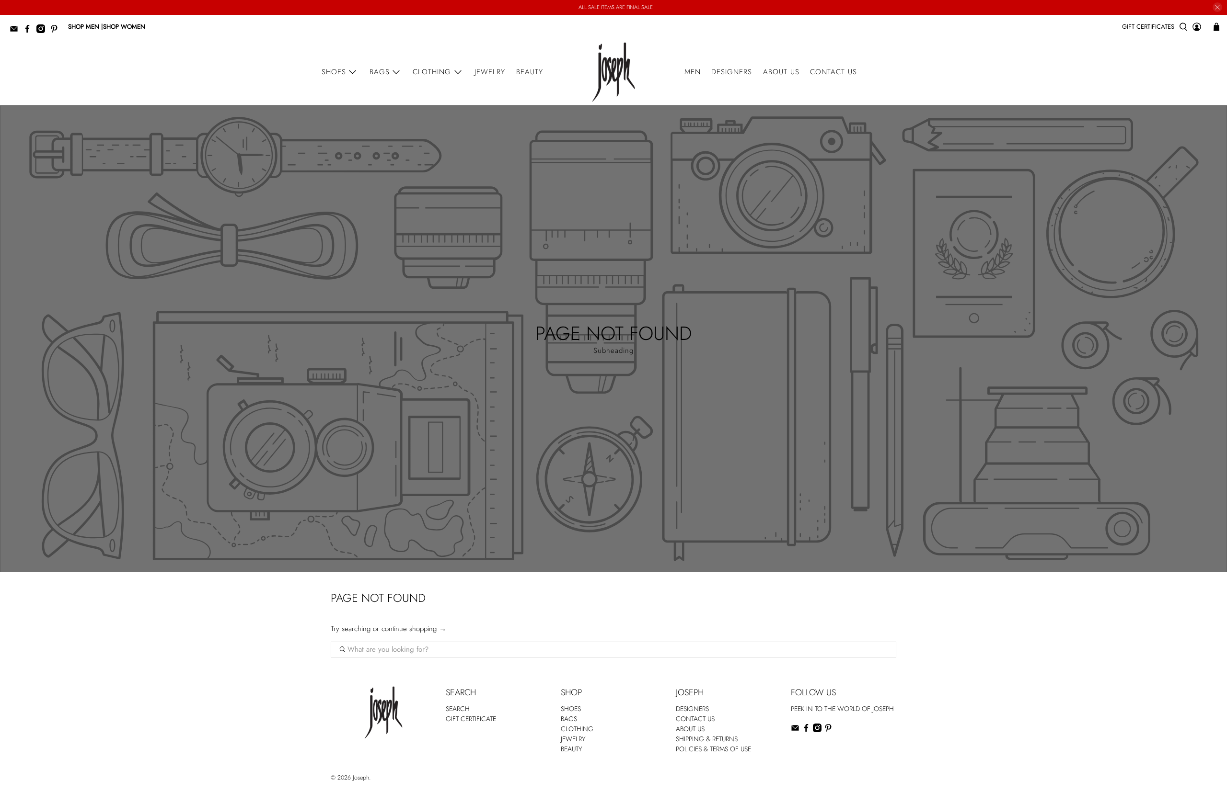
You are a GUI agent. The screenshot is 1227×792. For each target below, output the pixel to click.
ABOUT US (690, 729)
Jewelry (490, 72)
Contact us (833, 72)
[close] (1217, 7)
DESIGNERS (692, 708)
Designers (731, 72)
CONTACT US (695, 719)
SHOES (571, 708)
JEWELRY (573, 739)
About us (781, 72)
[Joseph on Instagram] (43, 30)
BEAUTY (571, 749)
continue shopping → (414, 628)
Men (692, 72)
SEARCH (458, 708)
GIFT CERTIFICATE (471, 719)
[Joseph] (613, 72)
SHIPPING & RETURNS (707, 739)
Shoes (334, 72)
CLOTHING (577, 729)
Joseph (361, 777)
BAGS (569, 719)
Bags (380, 72)
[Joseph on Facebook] (29, 30)
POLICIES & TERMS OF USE (713, 749)
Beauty (529, 72)
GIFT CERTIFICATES (1148, 26)
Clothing (432, 72)
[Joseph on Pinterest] (56, 30)
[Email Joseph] (16, 30)
